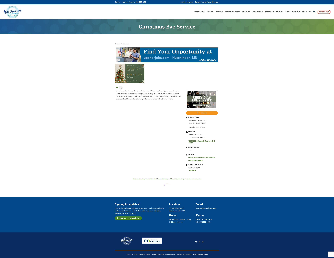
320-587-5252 (141, 2)
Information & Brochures (193, 179)
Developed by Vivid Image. (200, 254)
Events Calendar (162, 179)
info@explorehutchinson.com (206, 208)
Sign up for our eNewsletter (128, 218)
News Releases (151, 179)
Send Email (192, 171)
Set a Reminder (202, 113)
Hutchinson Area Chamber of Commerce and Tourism (15, 12)
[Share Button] (121, 88)
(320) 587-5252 (206, 220)
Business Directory (139, 179)
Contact (216, 2)
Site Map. (179, 254)
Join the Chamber (186, 2)
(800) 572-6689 (204, 222)
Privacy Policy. (187, 254)
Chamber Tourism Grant (203, 2)
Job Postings (180, 179)
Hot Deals (172, 179)
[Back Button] (117, 88)
